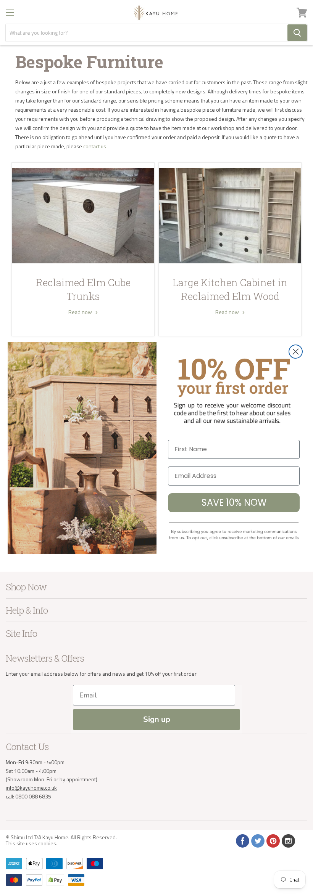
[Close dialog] (295, 351)
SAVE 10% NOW (234, 502)
